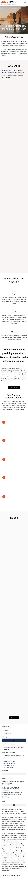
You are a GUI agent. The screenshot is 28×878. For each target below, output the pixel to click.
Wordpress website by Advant (11, 875)
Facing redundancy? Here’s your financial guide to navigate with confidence (12, 794)
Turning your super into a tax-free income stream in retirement (12, 788)
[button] (25, 3)
